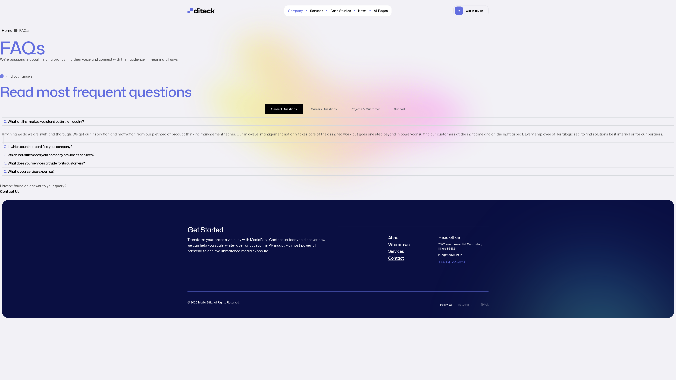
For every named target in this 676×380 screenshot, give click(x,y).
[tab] (284, 109)
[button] (471, 10)
